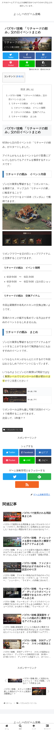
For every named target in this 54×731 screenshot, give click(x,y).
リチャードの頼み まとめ (23, 116)
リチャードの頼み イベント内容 (27, 103)
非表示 (19, 76)
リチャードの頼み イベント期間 (29, 108)
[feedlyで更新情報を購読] (39, 476)
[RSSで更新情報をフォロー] (27, 484)
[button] (43, 63)
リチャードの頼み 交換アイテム (29, 112)
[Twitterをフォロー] (14, 476)
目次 (23, 89)
